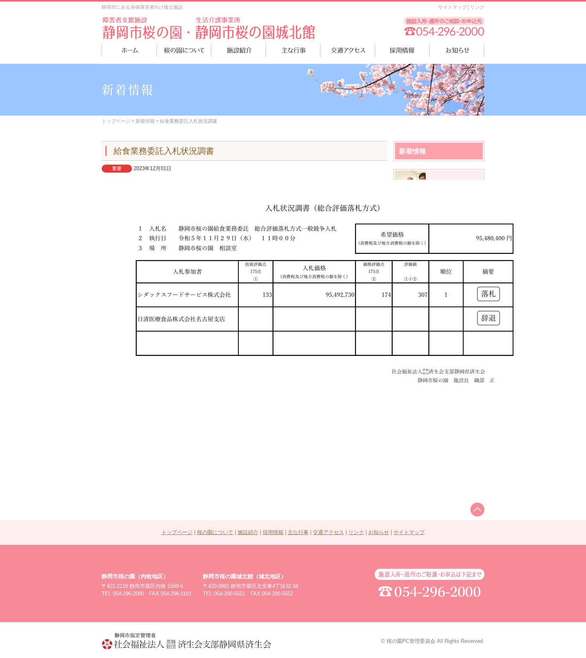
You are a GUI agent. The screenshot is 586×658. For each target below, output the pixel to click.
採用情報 (273, 532)
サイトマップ (452, 7)
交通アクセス (328, 532)
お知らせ (378, 532)
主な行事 (298, 532)
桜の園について (215, 532)
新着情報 (145, 121)
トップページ (116, 121)
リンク (477, 7)
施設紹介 (248, 532)
